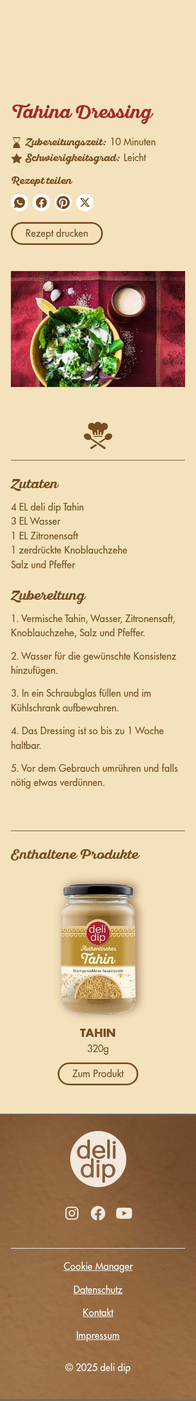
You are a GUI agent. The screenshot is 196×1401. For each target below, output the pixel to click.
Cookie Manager (98, 1266)
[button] (19, 202)
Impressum (98, 1336)
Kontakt (98, 1313)
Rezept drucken (57, 233)
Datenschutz (98, 1290)
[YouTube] (124, 1213)
